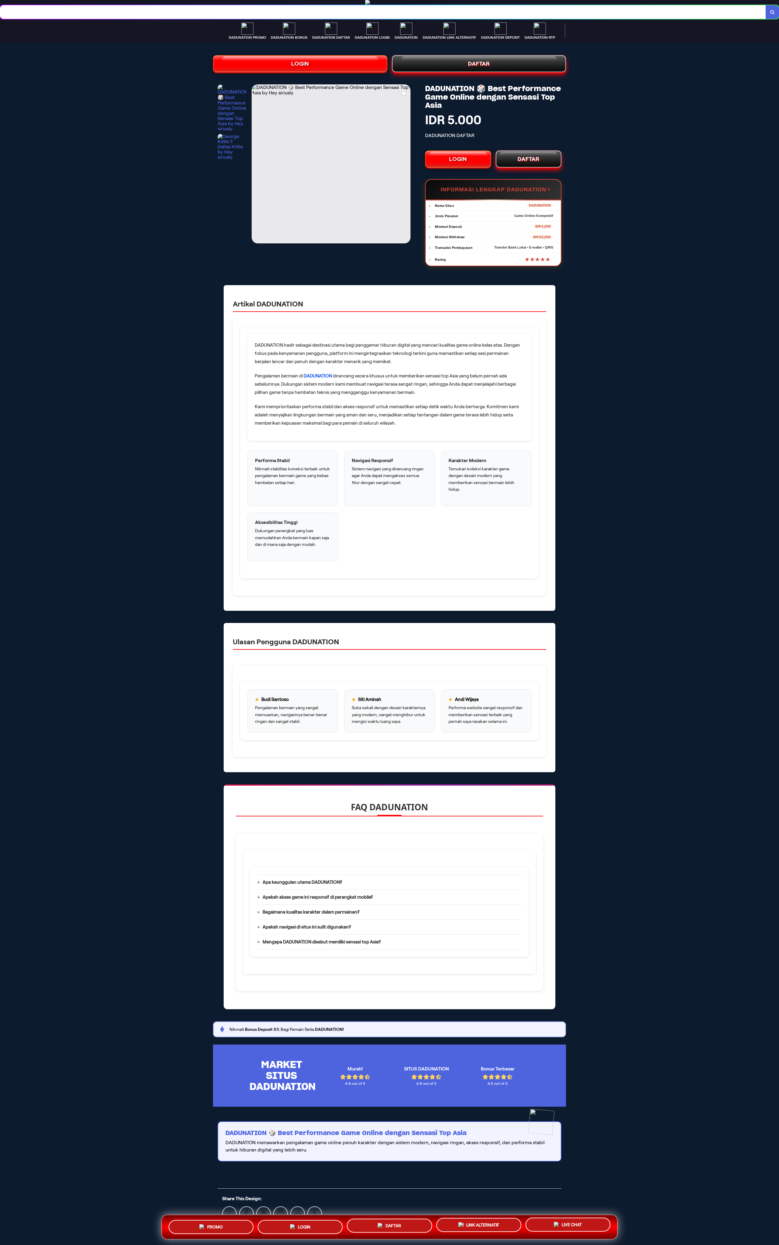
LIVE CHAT (572, 1226)
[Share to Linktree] (263, 1213)
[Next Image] (405, 164)
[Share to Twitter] (229, 1213)
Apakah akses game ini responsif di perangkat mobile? (318, 897)
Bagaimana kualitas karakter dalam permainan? (311, 912)
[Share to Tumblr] (314, 1213)
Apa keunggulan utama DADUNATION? (302, 882)
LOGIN (300, 64)
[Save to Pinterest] (280, 1213)
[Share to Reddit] (297, 1213)
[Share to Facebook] (246, 1213)
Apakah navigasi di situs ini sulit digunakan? (307, 927)
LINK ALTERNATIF (482, 1226)
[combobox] (383, 12)
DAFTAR (479, 64)
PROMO (215, 1224)
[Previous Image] (256, 164)
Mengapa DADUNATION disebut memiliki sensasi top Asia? (322, 941)
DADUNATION (318, 375)
